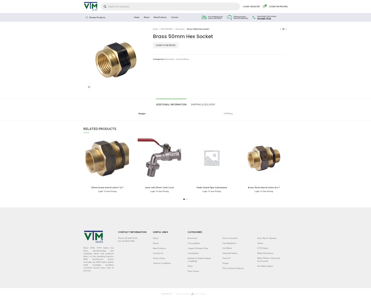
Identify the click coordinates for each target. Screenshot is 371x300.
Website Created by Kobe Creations (191, 294)
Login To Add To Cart (121, 139)
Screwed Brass (182, 59)
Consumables (194, 243)
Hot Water (227, 248)
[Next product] (286, 29)
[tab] (171, 103)
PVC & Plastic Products (233, 268)
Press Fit (226, 258)
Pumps (225, 263)
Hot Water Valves (265, 266)
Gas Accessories (230, 238)
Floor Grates (193, 271)
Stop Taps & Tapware (267, 238)
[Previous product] (280, 29)
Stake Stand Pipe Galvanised (212, 187)
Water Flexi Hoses (265, 253)
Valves (260, 243)
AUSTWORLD (167, 29)
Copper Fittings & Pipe (198, 248)
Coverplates (193, 253)
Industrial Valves (230, 253)
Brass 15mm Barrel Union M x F (264, 187)
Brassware (180, 29)
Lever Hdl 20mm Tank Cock (159, 187)
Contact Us (158, 253)
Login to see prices (166, 45)
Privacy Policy (159, 258)
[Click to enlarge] (89, 87)
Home (155, 29)
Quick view (121, 145)
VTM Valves (262, 248)
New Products (159, 248)
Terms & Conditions (162, 263)
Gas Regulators (229, 243)
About (156, 243)
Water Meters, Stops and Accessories (268, 259)
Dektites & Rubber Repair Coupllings (199, 259)
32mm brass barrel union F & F (107, 187)
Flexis (190, 266)
